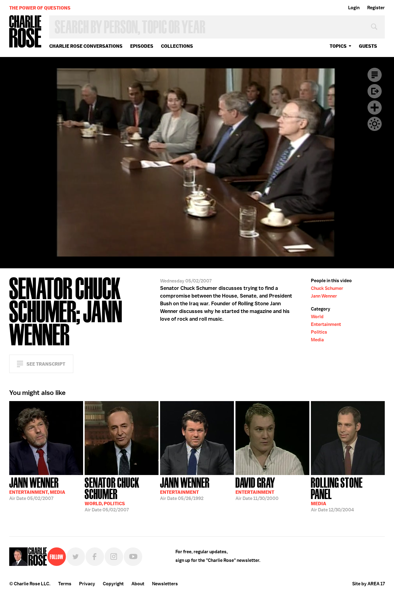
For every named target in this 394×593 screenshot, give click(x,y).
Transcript (375, 75)
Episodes (141, 46)
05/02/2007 (37, 488)
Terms (64, 584)
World (317, 317)
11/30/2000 (257, 488)
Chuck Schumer (327, 288)
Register (376, 8)
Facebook (95, 556)
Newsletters (165, 584)
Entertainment (326, 324)
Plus (375, 107)
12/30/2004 (337, 494)
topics (338, 46)
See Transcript (45, 364)
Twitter (75, 556)
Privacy (87, 584)
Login (354, 8)
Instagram (114, 556)
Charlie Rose (25, 32)
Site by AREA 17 (368, 584)
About (137, 584)
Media (317, 340)
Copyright (113, 584)
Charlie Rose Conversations (86, 46)
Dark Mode (375, 124)
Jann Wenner (324, 296)
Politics (319, 332)
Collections (177, 46)
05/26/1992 (185, 488)
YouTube (133, 556)
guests (368, 46)
